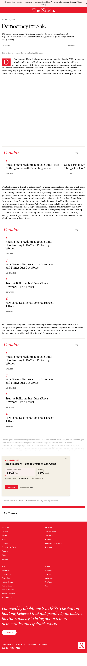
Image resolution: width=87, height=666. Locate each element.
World (4, 535)
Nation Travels (8, 590)
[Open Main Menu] (4, 10)
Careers (5, 648)
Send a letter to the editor (29, 501)
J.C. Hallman (69, 173)
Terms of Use (20, 644)
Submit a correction (9, 501)
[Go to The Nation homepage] (44, 10)
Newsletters (7, 597)
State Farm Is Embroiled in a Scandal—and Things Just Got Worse (29, 265)
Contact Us (6, 574)
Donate (9, 632)
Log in (31, 487)
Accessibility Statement (37, 644)
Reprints (48, 547)
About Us (6, 570)
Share (70, 46)
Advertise (6, 578)
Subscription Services (53, 543)
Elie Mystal (10, 292)
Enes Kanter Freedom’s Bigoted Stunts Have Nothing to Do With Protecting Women (32, 166)
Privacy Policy (8, 644)
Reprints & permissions (49, 501)
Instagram (49, 578)
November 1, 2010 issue (33, 53)
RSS (46, 586)
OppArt (5, 551)
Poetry (4, 555)
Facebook (48, 570)
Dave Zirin (9, 173)
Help (51, 644)
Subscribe (11, 487)
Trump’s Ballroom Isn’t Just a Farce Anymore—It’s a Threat (27, 285)
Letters (5, 559)
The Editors (6, 45)
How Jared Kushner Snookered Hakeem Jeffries (30, 304)
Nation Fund (15, 648)
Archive (48, 539)
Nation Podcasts (8, 594)
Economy (5, 539)
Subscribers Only (13, 460)
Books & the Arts (9, 547)
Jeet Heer (9, 311)
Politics (5, 532)
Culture (5, 543)
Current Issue (50, 532)
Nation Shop (7, 586)
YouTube (48, 582)
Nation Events (7, 582)
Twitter (48, 574)
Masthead (49, 535)
